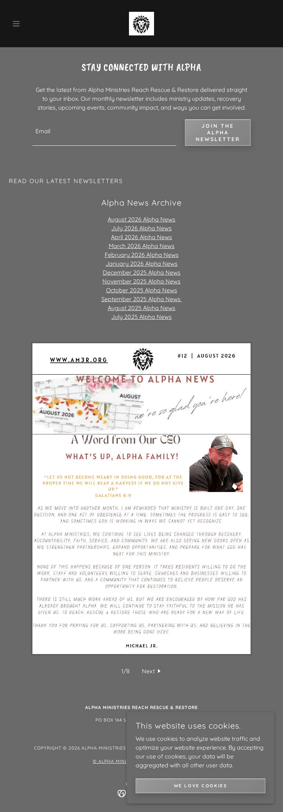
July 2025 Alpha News (141, 316)
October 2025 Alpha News (141, 290)
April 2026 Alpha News (141, 237)
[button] (29, 23)
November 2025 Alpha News (141, 281)
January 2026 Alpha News (142, 263)
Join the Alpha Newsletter (218, 132)
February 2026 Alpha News (142, 254)
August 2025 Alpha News (141, 308)
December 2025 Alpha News (142, 272)
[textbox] (104, 132)
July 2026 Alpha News (141, 228)
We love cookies (200, 785)
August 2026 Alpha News (141, 219)
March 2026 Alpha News (142, 246)
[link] (141, 23)
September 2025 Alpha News (141, 299)
